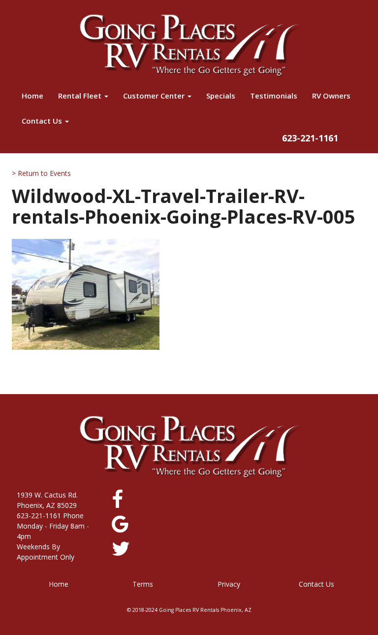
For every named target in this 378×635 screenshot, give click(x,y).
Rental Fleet (80, 95)
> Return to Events (41, 173)
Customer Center (155, 95)
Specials (220, 95)
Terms (142, 584)
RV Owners (331, 95)
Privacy (229, 584)
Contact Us (43, 121)
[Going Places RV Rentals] (189, 45)
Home (32, 95)
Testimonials (273, 95)
